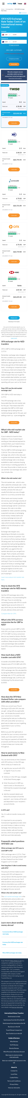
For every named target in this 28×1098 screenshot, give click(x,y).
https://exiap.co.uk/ (16, 961)
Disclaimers (24, 12)
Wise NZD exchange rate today (12, 953)
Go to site (14, 123)
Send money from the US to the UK (14, 1020)
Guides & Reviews (14, 1038)
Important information (15, 78)
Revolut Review (14, 1048)
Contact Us (14, 1071)
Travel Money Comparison (14, 1030)
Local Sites (14, 1074)
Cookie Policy (14, 1077)
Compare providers (14, 58)
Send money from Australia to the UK (14, 1023)
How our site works (14, 1088)
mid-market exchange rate (12, 896)
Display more (14, 318)
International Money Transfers (14, 1013)
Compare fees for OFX (8, 614)
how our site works (17, 1007)
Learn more (14, 338)
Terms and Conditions (14, 1081)
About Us (14, 1067)
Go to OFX (14, 64)
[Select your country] (25, 3)
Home (2, 9)
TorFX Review (14, 1045)
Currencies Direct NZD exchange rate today (12, 933)
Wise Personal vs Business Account (14, 1051)
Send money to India (14, 1016)
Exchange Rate (9, 9)
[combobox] (6, 35)
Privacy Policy (14, 1084)
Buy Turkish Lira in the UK (14, 1033)
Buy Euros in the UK (14, 1027)
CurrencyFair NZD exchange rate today (12, 943)
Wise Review (14, 1041)
